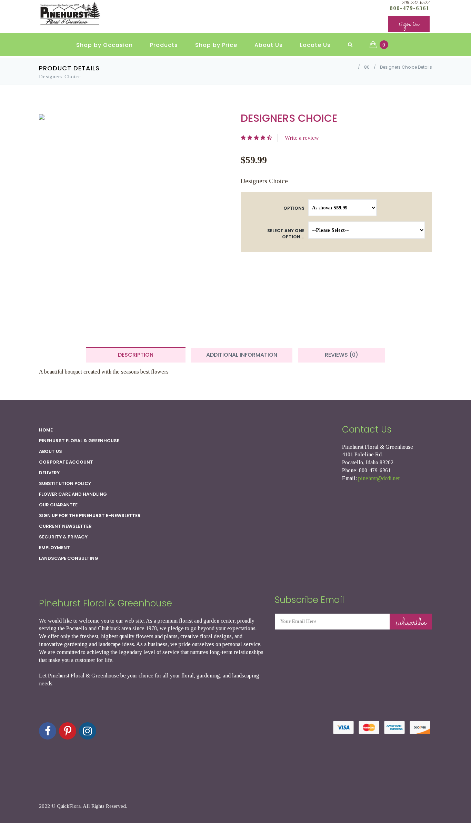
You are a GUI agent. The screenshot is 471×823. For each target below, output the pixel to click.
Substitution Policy (65, 483)
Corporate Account (66, 462)
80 (367, 67)
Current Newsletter (65, 526)
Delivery (49, 472)
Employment (54, 547)
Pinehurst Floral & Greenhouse (79, 440)
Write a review (302, 138)
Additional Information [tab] (241, 355)
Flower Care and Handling (73, 494)
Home (46, 430)
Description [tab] (135, 355)
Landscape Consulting (68, 558)
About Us (268, 45)
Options (293, 208)
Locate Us (315, 45)
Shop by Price (216, 45)
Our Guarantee (58, 505)
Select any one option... (285, 233)
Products (164, 45)
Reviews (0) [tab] (341, 355)
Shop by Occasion (104, 45)
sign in (409, 24)
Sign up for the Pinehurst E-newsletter (90, 515)
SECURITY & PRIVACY (63, 537)
